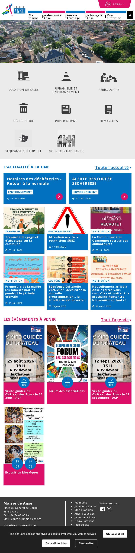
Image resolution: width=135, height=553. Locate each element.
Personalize (86, 543)
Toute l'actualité (112, 167)
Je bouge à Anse (85, 517)
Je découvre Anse (86, 506)
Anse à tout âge (85, 513)
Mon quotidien (84, 510)
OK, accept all (115, 533)
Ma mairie (81, 502)
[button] (35, 15)
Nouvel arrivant (84, 521)
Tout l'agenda (115, 319)
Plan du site (82, 524)
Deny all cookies (56, 543)
